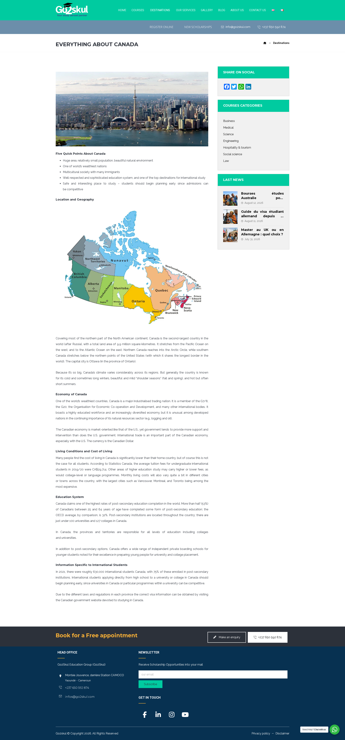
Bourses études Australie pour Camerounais (262, 198)
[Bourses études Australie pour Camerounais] (230, 198)
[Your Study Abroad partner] (72, 10)
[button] (145, 713)
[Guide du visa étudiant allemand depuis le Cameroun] (230, 217)
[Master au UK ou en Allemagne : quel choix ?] (230, 235)
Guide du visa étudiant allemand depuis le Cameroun (262, 216)
